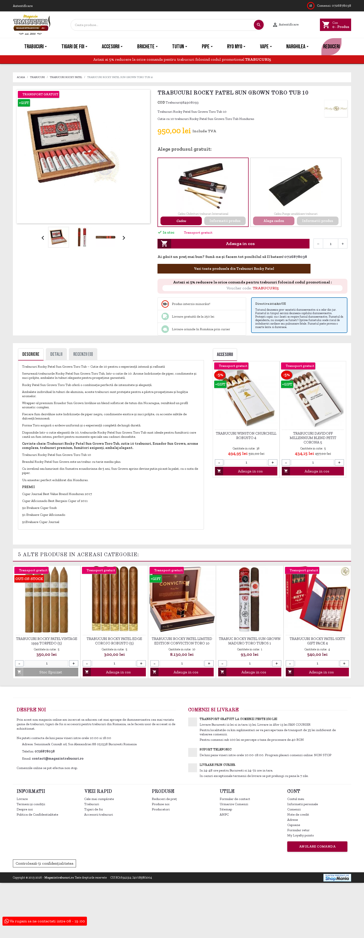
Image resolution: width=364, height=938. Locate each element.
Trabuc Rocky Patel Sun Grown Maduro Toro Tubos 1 (250, 640)
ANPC (224, 814)
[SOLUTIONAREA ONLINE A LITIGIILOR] (270, 863)
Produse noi (160, 804)
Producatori (161, 809)
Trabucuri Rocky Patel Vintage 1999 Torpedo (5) (46, 640)
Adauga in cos (208, 243)
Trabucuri (91, 804)
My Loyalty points (300, 835)
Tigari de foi (93, 809)
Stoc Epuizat (39, 672)
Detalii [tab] (56, 354)
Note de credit (298, 814)
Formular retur (298, 830)
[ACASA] (8, 47)
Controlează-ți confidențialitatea (44, 863)
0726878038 (341, 5)
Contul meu (295, 799)
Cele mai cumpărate (99, 799)
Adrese (292, 820)
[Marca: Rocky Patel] (335, 108)
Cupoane (293, 825)
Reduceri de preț (164, 799)
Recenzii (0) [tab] (83, 354)
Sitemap (226, 809)
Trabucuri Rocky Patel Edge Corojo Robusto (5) (114, 640)
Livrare (22, 799)
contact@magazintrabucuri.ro (57, 758)
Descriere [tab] (30, 354)
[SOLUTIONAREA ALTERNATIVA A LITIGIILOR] (324, 863)
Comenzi (294, 809)
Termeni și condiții (31, 804)
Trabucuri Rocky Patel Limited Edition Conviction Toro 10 (182, 640)
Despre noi (25, 809)
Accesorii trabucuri (98, 814)
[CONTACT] (356, 47)
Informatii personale (302, 804)
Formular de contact (235, 799)
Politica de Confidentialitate (37, 814)
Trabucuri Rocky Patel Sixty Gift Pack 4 (317, 640)
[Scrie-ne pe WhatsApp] (310, 257)
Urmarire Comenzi (234, 804)
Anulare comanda (317, 846)
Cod (161, 102)
